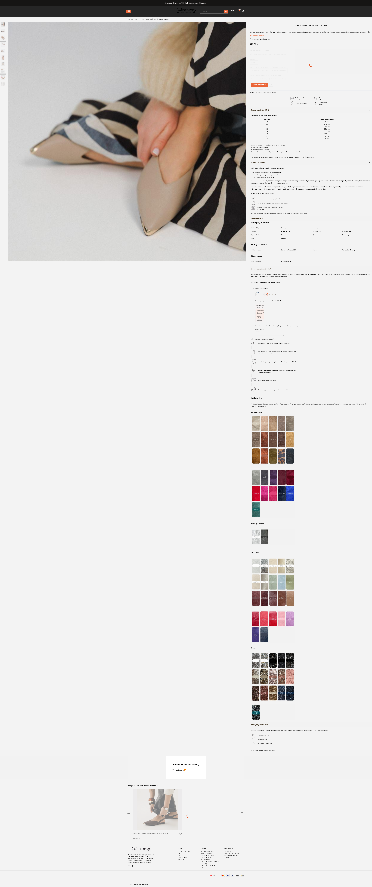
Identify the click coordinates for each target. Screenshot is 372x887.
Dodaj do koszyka (259, 85)
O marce (180, 854)
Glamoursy (130, 19)
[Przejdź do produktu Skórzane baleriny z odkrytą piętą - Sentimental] (157, 809)
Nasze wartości (182, 858)
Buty (136, 19)
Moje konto (227, 852)
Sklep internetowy (138, 884)
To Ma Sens (181, 860)
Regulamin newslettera (208, 866)
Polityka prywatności (207, 852)
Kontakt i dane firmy (184, 852)
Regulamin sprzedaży (207, 856)
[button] (129, 11)
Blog (179, 856)
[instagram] (129, 866)
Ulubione (226, 858)
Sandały (142, 19)
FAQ (202, 868)
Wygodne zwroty (206, 854)
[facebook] (132, 866)
